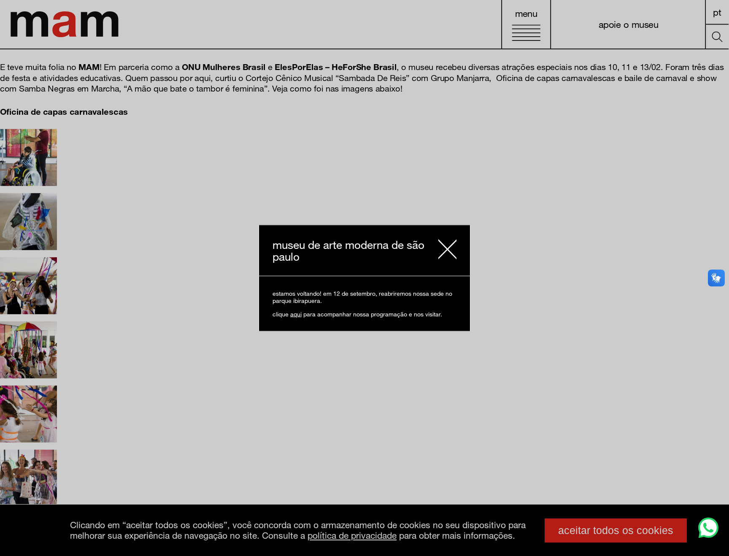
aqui (296, 313)
